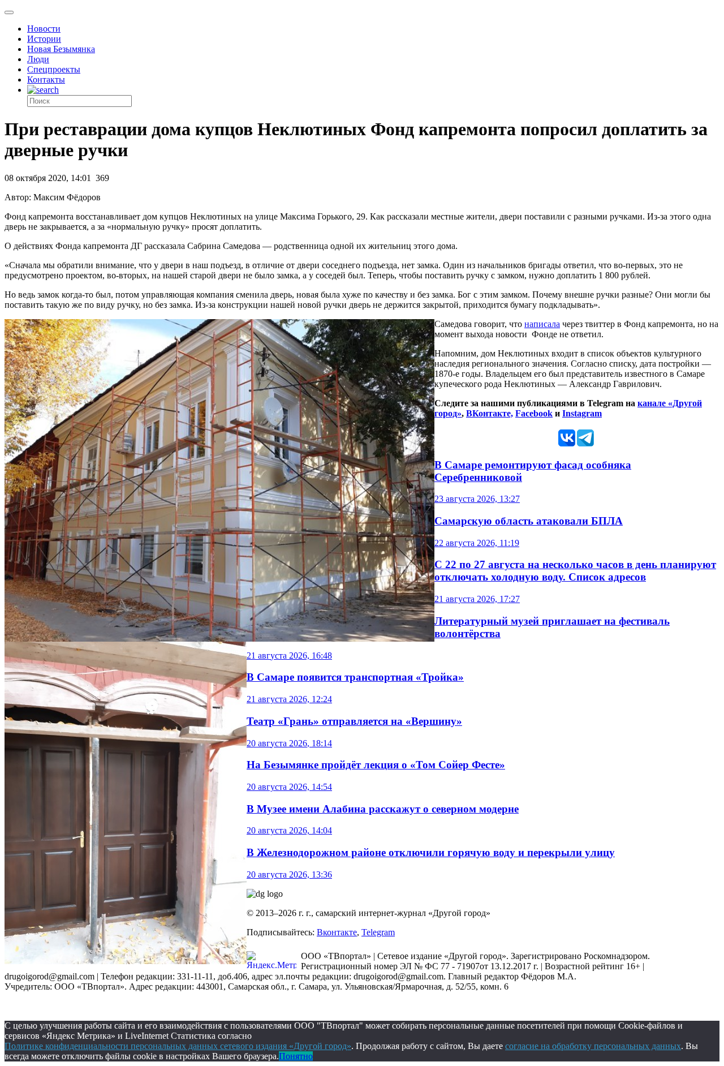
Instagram (582, 413)
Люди (38, 59)
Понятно (296, 1056)
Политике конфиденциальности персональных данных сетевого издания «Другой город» (178, 1046)
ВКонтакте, (489, 413)
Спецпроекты (53, 69)
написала (542, 324)
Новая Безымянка (61, 49)
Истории (44, 39)
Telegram (378, 932)
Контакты (46, 79)
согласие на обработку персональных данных (593, 1046)
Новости (44, 28)
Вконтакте (337, 932)
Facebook (534, 413)
